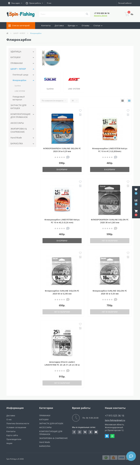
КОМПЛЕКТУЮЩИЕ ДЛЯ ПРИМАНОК (20, 116)
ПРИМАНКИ (17, 63)
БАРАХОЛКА (17, 143)
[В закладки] (80, 111)
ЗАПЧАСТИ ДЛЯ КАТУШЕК (19, 107)
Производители (13, 439)
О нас (49, 3)
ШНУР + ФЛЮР (19, 33)
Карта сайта (12, 435)
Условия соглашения (16, 427)
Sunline (18, 85)
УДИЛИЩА (16, 51)
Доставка (59, 25)
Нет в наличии (110, 240)
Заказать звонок (100, 15)
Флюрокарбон (19, 80)
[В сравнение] (80, 115)
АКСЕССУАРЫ (17, 123)
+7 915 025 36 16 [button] (114, 415)
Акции (9, 443)
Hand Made (16, 137)
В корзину (62, 169)
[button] (15, 3)
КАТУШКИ (15, 57)
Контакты (46, 25)
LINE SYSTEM (20, 91)
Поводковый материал (19, 98)
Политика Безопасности (17, 423)
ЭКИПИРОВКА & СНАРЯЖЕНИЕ (19, 130)
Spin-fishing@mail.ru (115, 420)
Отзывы (85, 25)
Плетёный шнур (20, 74)
